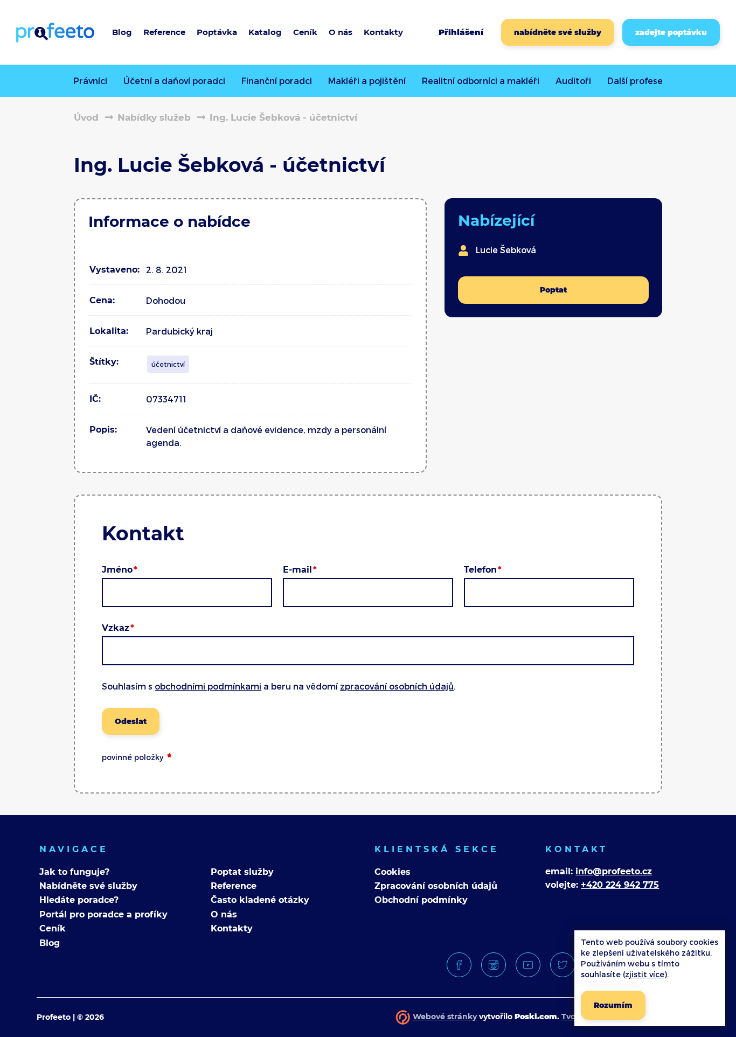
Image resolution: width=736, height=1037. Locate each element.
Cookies (392, 872)
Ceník (305, 32)
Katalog (265, 32)
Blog (122, 32)
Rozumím (613, 1005)
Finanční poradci (276, 80)
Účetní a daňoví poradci (174, 80)
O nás (224, 914)
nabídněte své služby (557, 32)
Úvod (86, 117)
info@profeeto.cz (613, 871)
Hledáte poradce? (79, 900)
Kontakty (232, 928)
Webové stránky (445, 1016)
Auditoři (573, 80)
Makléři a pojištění (367, 80)
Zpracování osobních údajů (435, 886)
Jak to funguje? (74, 872)
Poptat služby (242, 872)
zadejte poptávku (671, 32)
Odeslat (131, 721)
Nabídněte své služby (88, 886)
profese (635, 80)
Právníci (90, 80)
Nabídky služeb (154, 117)
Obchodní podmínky (421, 900)
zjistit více (644, 974)
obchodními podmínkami (208, 686)
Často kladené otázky (260, 900)
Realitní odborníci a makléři (480, 80)
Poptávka (217, 32)
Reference (164, 32)
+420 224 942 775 (620, 885)
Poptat (553, 290)
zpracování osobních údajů (397, 686)
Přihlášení (461, 32)
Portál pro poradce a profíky (103, 914)
